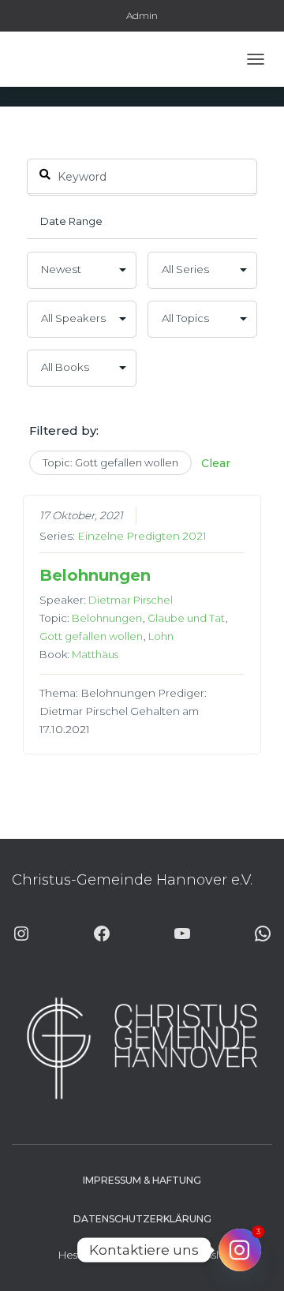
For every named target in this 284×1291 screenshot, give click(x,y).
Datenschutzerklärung (142, 1219)
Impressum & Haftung (142, 1180)
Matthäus (95, 654)
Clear (215, 463)
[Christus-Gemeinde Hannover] (57, 59)
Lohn (161, 636)
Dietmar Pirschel (130, 599)
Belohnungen (95, 575)
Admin (142, 15)
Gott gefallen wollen (91, 636)
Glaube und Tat (186, 618)
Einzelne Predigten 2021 (142, 535)
